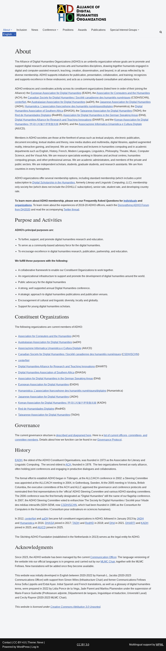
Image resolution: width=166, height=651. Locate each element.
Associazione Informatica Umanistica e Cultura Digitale (110, 124)
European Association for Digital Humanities (56, 93)
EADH (18, 460)
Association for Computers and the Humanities (123, 93)
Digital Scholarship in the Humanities (53, 182)
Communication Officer (103, 557)
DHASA (49, 523)
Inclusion (22, 29)
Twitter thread (71, 209)
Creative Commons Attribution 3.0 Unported (75, 606)
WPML (160, 644)
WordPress (23, 646)
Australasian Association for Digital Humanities (58, 102)
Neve (40, 642)
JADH (140, 518)
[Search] (161, 32)
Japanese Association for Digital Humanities (125, 102)
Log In (35, 646)
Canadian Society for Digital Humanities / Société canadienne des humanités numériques (79, 97)
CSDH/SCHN (130, 354)
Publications (98, 29)
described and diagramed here (73, 435)
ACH (68, 464)
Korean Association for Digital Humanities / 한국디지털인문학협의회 (57, 402)
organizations (23, 205)
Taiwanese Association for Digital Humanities (106, 110)
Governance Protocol (109, 439)
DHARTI (130, 523)
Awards (82, 29)
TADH (75, 523)
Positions (68, 29)
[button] (11, 29)
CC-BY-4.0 (19, 642)
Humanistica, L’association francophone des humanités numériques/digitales (69, 106)
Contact (6, 642)
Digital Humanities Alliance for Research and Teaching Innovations (53, 119)
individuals (130, 200)
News (34, 29)
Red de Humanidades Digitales (33, 115)
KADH (144, 523)
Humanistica (27, 523)
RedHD (89, 523)
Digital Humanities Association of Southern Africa (46, 372)
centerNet (20, 102)
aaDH (45, 518)
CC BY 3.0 (83, 644)
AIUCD (41, 527)
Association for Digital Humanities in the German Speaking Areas (100, 115)
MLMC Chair (108, 561)
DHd (112, 523)
